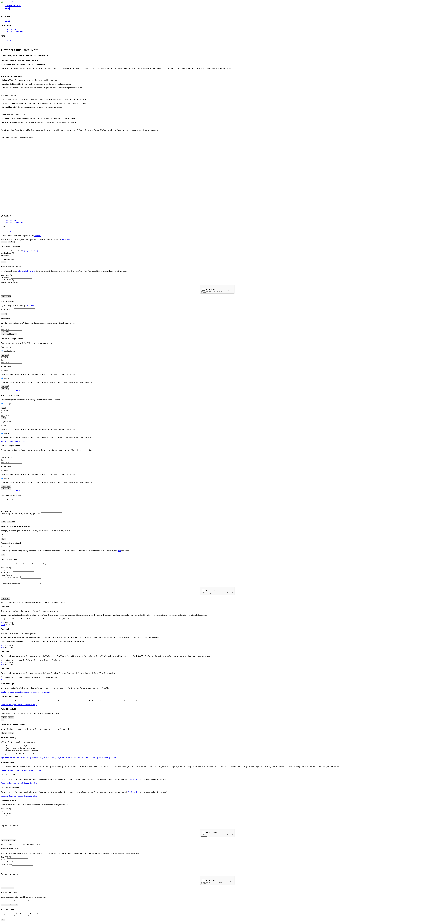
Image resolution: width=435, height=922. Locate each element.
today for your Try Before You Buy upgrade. (21, 770)
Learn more (66, 240)
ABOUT (8, 41)
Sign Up (8, 10)
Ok (3, 555)
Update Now (6, 486)
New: (6, 358)
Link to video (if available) (10, 577)
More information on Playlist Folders (14, 391)
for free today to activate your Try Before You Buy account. (25, 758)
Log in (7, 8)
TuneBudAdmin (133, 779)
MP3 (3, 623)
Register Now (6, 296)
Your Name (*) (6, 275)
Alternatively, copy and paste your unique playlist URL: (21, 514)
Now (3, 408)
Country (4, 282)
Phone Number (6, 575)
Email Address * (7, 500)
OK (16, 905)
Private (6, 378)
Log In (7, 21)
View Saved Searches (9, 334)
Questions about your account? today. (19, 705)
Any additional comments (10, 826)
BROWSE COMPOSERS (15, 32)
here (119, 551)
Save (3, 539)
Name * (4, 570)
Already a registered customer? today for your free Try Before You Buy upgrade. (83, 758)
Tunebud (37, 236)
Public (6, 370)
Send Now (11, 522)
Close (4, 522)
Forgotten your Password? (43, 251)
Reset (4, 314)
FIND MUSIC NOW (13, 6)
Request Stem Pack (8, 840)
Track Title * (5, 568)
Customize (5, 598)
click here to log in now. (26, 271)
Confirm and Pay (7, 905)
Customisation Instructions (10, 584)
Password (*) (5, 255)
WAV (3, 625)
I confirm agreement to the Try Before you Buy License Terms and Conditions (32, 660)
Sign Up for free (28, 251)
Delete (11, 717)
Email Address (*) (7, 253)
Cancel (4, 717)
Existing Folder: (9, 351)
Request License (7, 888)
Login (3, 262)
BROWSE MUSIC (12, 30)
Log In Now (30, 306)
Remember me (9, 260)
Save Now (5, 332)
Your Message (6, 511)
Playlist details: (6, 458)
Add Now (5, 355)
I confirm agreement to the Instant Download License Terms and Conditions (31, 677)
